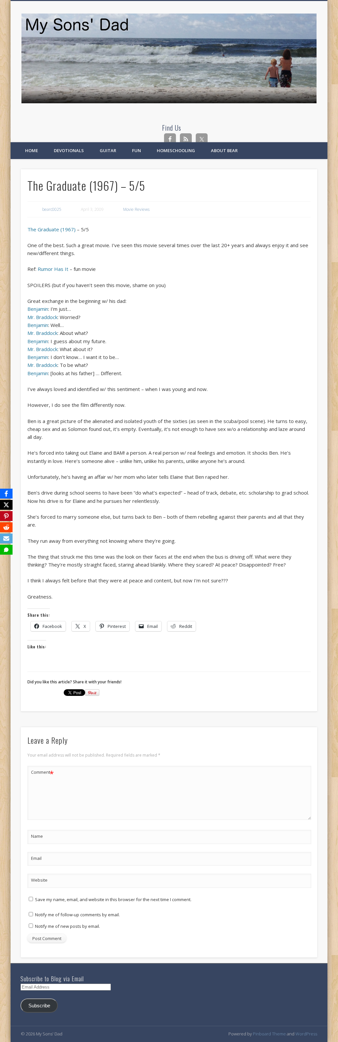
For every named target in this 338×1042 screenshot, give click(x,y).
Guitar (108, 150)
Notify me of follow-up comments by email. (77, 915)
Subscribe (39, 1005)
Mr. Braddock (42, 317)
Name (37, 836)
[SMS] (6, 550)
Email (36, 858)
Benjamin (37, 309)
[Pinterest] (6, 516)
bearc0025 (51, 209)
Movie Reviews (136, 209)
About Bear (224, 150)
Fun (136, 150)
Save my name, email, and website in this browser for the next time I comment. (113, 899)
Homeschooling (176, 150)
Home (31, 150)
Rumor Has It (53, 269)
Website (39, 880)
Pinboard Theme (269, 1034)
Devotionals (69, 150)
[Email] (6, 538)
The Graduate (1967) (51, 229)
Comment (42, 773)
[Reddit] (6, 527)
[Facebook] (6, 494)
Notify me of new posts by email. (67, 926)
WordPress (306, 1034)
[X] (6, 505)
